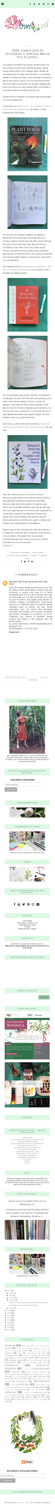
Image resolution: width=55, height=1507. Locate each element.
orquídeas (8, 1387)
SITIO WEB (27, 921)
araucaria (46, 1346)
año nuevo (37, 1346)
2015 (9, 1318)
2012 (9, 1325)
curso (7, 1358)
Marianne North (26, 1376)
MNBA (16, 1379)
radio (32, 1389)
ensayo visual (15, 1360)
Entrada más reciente (19, 677)
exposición (10, 1362)
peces (15, 1387)
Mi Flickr (27, 1161)
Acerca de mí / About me (27, 923)
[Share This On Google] (32, 561)
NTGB (45, 1385)
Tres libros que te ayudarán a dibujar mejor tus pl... (29, 1302)
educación (38, 553)
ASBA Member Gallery (27, 929)
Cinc (20, 1353)
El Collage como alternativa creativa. (24, 1305)
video (7, 1402)
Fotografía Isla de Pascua (27, 1157)
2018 (9, 1310)
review (7, 1395)
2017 (9, 1313)
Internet (15, 1372)
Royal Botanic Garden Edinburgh (26, 1395)
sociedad (17, 1397)
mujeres (44, 1378)
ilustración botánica (18, 555)
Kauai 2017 (19, 1374)
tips (27, 558)
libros (34, 555)
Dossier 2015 (27, 1138)
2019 (9, 1291)
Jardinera (8, 1374)
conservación (11, 1355)
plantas (43, 555)
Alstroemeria (26, 1346)
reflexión (10, 1392)
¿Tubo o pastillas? (27, 1084)
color (44, 1353)
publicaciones (19, 1389)
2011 (9, 1327)
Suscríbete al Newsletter (22, 780)
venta (44, 1399)
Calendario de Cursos (27, 925)
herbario (34, 1363)
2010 (9, 1330)
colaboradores (32, 1353)
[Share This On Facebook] (22, 561)
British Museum (42, 1348)
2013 (9, 1322)
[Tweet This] (25, 561)
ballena (23, 1348)
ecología (29, 1358)
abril (11, 1295)
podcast (7, 1389)
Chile (24, 1350)
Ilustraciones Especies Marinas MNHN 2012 (27, 1144)
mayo (11, 1293)
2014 (9, 1320)
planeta (32, 1387)
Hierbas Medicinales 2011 (27, 1146)
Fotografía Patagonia (27, 1155)
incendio (26, 1369)
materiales (41, 1376)
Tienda (27, 927)
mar (14, 1376)
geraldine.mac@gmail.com (32, 944)
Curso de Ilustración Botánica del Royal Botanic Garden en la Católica (27, 1037)
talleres (29, 1397)
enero (11, 1308)
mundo (8, 1381)
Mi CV (27, 1163)
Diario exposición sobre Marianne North (27, 1140)
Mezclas (7, 1379)
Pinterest (24, 1387)
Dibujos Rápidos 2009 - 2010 (27, 1151)
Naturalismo (42, 1381)
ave (17, 1348)
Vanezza (36, 1399)
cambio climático (11, 1351)
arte (9, 1348)
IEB (44, 1363)
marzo (12, 1298)
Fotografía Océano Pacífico (27, 1153)
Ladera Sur (43, 1374)
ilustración (11, 1365)
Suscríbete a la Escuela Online (22, 1471)
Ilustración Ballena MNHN (27, 1142)
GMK (24, 1362)
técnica (41, 1397)
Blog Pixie (25, 1503)
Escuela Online (41, 1360)
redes (41, 1389)
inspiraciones (41, 1368)
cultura (44, 1355)
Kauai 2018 (31, 1374)
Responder (14, 632)
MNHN (25, 1379)
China (35, 1351)
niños (13, 1385)
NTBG (38, 1385)
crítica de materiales (30, 1355)
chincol (43, 1351)
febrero (12, 1300)
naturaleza (21, 1381)
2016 (9, 1315)
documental (17, 1358)
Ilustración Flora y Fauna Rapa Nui (27, 1148)
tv (30, 1399)
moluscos (35, 1379)
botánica (26, 553)
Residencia (26, 1392)
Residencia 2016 (40, 1393)
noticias (23, 1384)
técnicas (8, 1399)
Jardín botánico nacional (36, 1372)
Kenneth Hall (15, 581)
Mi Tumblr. (27, 1159)
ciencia (8, 1353)
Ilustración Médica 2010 (27, 1149)
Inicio (44, 677)
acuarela (10, 1345)
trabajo (23, 1399)
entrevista (30, 1360)
